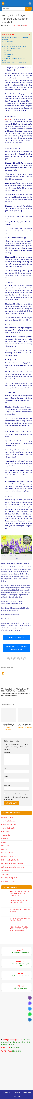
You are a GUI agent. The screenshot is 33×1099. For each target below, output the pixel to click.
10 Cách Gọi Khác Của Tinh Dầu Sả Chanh (20, 910)
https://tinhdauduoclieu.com (10, 614)
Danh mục (4, 839)
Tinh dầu (8, 73)
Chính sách (5, 831)
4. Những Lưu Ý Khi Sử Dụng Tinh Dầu (13, 58)
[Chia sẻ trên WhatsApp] (8, 658)
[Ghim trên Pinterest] (21, 658)
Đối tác (3, 842)
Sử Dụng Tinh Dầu (25, 431)
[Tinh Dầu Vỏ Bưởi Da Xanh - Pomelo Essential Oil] (25, 715)
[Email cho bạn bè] (18, 658)
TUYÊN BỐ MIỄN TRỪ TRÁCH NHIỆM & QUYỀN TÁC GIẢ (16, 648)
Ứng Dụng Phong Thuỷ (9, 878)
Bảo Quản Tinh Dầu (7, 817)
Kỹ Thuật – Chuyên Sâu (9, 856)
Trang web (7, 785)
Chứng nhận (5, 835)
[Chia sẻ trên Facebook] (11, 658)
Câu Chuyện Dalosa (8, 821)
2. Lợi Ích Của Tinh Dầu (9, 44)
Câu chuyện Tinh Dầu (8, 824)
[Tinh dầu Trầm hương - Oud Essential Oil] (8, 715)
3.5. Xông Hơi (8, 56)
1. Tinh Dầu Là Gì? (7, 41)
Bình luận (7, 752)
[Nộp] (28, 9)
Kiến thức (4, 849)
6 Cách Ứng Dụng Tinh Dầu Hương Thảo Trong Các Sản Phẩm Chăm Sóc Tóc (19, 928)
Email (6, 776)
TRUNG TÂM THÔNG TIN (16, 637)
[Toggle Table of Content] (28, 34)
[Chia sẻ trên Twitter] (14, 658)
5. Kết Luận (5, 60)
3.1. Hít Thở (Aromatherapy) (12, 48)
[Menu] (3, 3)
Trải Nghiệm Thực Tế (8, 870)
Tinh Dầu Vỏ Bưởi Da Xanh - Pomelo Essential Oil (25, 725)
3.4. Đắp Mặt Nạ (8, 54)
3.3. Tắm (6, 52)
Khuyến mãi (5, 846)
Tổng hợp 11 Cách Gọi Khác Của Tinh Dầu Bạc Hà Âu (20, 901)
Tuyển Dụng (5, 874)
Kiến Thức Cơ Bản (7, 853)
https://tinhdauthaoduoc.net (10, 619)
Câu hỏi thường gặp (8, 828)
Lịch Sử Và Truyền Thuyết (9, 860)
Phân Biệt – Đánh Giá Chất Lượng (12, 863)
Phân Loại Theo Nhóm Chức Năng (12, 867)
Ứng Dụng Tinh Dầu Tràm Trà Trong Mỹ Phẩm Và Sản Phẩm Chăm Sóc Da (15, 690)
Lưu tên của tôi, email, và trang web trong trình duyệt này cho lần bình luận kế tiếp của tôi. (16, 796)
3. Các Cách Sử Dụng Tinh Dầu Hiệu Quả (14, 46)
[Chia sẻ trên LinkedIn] (24, 658)
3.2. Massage (8, 50)
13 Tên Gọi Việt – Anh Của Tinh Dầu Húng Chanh (20, 919)
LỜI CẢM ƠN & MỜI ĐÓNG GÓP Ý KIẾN (14, 63)
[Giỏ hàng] (30, 3)
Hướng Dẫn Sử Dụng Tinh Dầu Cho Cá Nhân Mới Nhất (15, 38)
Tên (5, 768)
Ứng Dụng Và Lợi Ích (8, 881)
